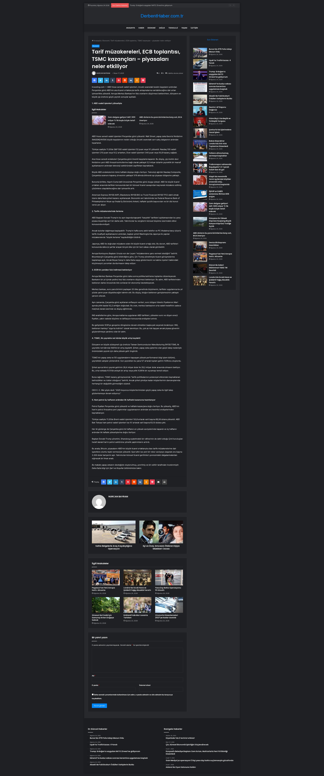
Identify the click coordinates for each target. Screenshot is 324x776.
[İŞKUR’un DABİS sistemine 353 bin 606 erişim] (200, 195)
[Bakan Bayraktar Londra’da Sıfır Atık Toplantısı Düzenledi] (200, 144)
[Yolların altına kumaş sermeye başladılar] (200, 156)
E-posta (95, 685)
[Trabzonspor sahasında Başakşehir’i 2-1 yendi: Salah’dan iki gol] (200, 168)
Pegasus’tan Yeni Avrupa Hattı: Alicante (103, 588)
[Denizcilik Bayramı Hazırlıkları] (200, 246)
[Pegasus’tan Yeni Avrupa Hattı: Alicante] (106, 577)
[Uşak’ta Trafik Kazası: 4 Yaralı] (200, 64)
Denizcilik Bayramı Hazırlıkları (217, 243)
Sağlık (162, 28)
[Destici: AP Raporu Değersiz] (200, 110)
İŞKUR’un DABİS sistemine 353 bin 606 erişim (219, 194)
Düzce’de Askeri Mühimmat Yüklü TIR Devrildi (218, 268)
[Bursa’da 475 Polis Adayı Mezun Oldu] (200, 52)
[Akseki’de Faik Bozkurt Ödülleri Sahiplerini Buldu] (200, 99)
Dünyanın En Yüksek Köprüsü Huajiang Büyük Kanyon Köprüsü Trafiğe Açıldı (220, 222)
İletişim (194, 28)
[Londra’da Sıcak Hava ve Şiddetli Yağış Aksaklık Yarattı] (137, 577)
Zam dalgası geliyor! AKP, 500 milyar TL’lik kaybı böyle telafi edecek (121, 120)
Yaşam (184, 28)
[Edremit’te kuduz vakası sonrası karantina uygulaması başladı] (200, 87)
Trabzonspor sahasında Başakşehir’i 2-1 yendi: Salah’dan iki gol (220, 167)
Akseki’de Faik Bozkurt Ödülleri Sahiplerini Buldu (220, 97)
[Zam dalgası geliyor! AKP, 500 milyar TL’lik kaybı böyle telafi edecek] (99, 120)
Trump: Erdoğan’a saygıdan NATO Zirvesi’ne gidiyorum (218, 74)
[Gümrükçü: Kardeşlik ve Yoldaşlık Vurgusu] (200, 122)
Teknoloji (173, 28)
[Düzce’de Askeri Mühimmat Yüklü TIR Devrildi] (200, 268)
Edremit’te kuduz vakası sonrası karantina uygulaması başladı (220, 86)
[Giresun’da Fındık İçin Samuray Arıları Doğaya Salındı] (106, 605)
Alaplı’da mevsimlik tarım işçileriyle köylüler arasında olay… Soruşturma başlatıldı (220, 180)
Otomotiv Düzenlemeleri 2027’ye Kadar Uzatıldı (166, 616)
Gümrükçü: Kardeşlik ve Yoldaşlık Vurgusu (220, 119)
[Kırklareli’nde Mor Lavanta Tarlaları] (137, 605)
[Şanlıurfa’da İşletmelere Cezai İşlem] (200, 133)
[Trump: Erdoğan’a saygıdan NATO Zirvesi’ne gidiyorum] (200, 75)
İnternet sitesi (144, 685)
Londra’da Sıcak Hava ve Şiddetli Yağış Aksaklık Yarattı (137, 588)
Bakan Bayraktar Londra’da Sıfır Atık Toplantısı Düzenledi (218, 144)
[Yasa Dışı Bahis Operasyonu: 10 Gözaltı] (169, 577)
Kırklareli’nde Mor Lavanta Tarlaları (136, 616)
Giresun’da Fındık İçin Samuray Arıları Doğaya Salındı (103, 617)
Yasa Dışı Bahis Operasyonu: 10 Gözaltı (168, 588)
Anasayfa (130, 28)
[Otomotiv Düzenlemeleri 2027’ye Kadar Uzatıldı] (169, 605)
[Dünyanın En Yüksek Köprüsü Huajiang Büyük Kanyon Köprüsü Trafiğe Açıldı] (200, 221)
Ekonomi (151, 28)
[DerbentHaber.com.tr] (162, 16)
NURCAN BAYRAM (103, 73)
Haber (141, 28)
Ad (93, 676)
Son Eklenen (212, 39)
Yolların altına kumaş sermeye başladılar (218, 154)
